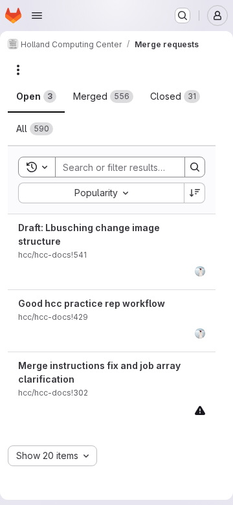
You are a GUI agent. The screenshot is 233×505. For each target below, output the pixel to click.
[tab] (36, 96)
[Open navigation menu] (37, 15)
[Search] (194, 167)
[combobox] (101, 193)
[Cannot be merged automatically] (200, 410)
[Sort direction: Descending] (194, 193)
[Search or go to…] (182, 15)
